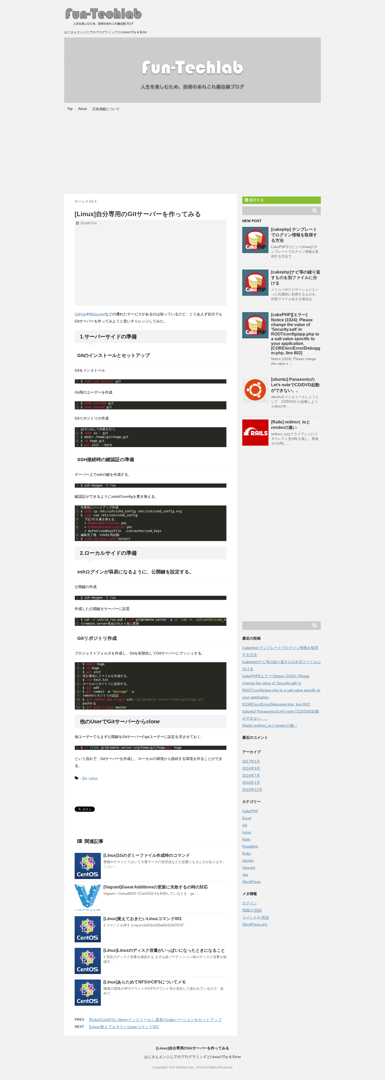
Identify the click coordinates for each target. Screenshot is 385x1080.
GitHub (80, 314)
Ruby (246, 853)
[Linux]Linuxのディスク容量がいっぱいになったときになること (164, 950)
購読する (256, 200)
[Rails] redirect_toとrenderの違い (269, 725)
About (82, 109)
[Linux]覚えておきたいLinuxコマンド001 (142, 918)
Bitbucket (97, 314)
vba (245, 874)
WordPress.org (254, 924)
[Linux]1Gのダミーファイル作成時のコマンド (146, 855)
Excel (246, 818)
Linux (93, 778)
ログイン (249, 903)
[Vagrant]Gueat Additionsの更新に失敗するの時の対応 (155, 887)
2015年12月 (252, 789)
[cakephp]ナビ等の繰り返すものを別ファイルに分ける (295, 277)
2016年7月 (251, 775)
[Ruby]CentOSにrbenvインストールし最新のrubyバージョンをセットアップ (155, 1019)
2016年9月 (251, 768)
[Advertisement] (192, 154)
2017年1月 (251, 761)
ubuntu (248, 860)
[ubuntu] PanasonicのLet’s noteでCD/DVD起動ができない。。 (295, 385)
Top (70, 109)
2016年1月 (251, 782)
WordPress (251, 882)
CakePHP (250, 811)
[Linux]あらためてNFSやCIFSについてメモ (144, 982)
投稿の (252, 910)
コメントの (255, 917)
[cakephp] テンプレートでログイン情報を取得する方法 (294, 235)
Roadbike (250, 846)
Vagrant (248, 867)
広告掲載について (106, 109)
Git (84, 778)
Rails (246, 839)
